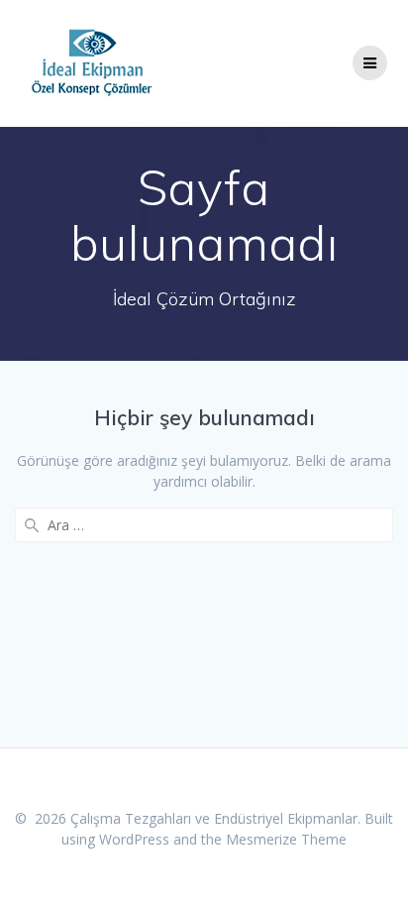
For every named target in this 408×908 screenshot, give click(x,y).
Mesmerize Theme (286, 839)
